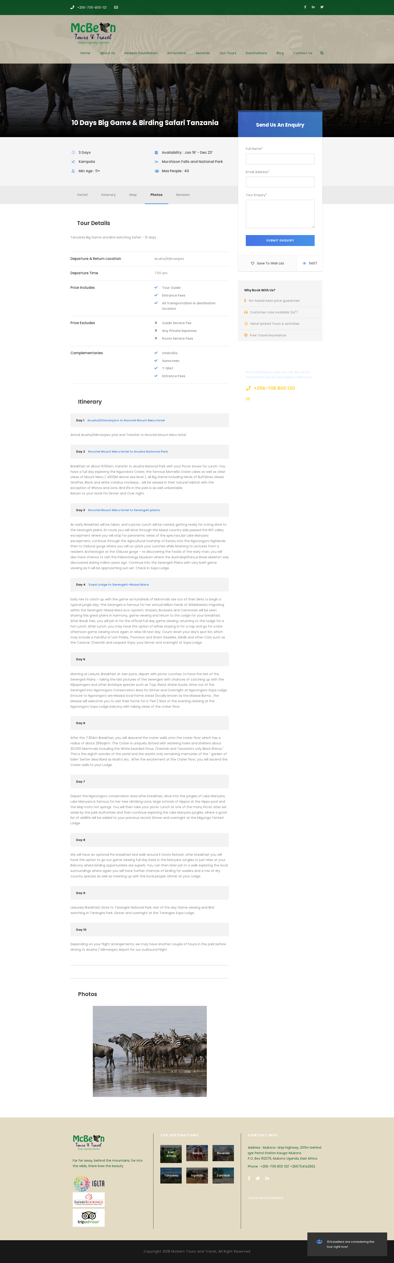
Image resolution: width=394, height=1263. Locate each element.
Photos (156, 194)
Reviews (183, 194)
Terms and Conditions (265, 1198)
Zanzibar (223, 1175)
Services (203, 53)
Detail (82, 194)
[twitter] (322, 7)
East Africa (171, 1154)
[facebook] (305, 7)
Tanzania (171, 1175)
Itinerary (108, 194)
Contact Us (302, 53)
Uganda (197, 1175)
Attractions (176, 53)
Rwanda (223, 1153)
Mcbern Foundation (141, 53)
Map (133, 194)
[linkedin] (313, 7)
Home (85, 53)
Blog (280, 53)
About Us (107, 53)
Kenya (197, 1153)
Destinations (256, 53)
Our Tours (228, 53)
